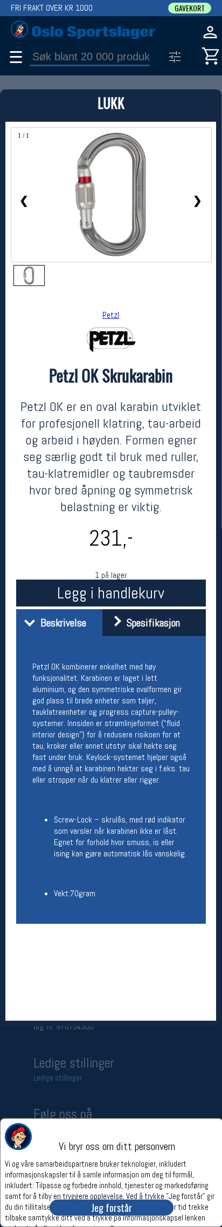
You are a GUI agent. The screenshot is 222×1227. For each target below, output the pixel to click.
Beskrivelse (60, 623)
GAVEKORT (190, 8)
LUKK (111, 103)
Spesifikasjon (150, 623)
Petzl (110, 314)
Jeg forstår (111, 1208)
